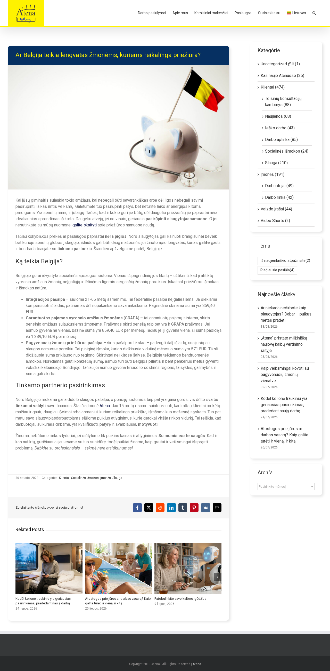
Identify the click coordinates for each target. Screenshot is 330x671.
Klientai (64, 478)
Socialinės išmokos (85, 478)
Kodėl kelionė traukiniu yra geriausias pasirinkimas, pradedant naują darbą (49, 568)
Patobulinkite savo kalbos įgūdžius (188, 568)
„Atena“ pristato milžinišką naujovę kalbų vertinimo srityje (284, 344)
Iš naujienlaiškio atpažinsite (285, 260)
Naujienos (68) (278, 116)
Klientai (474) (273, 87)
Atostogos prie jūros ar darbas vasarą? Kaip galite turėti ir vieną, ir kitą (118, 568)
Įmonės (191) (272, 174)
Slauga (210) (276, 162)
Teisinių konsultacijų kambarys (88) (283, 101)
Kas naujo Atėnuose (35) (282, 75)
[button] (314, 13)
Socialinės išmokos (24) (286, 151)
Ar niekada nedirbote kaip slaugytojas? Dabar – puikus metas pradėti (286, 314)
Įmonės (105, 478)
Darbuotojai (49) (279, 185)
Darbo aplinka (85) (281, 139)
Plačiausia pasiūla (277, 270)
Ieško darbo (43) (280, 127)
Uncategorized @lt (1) (280, 63)
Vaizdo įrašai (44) (276, 209)
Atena (197, 664)
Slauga (117, 478)
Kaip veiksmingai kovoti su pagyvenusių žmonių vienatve (285, 374)
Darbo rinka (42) (279, 197)
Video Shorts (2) (275, 220)
